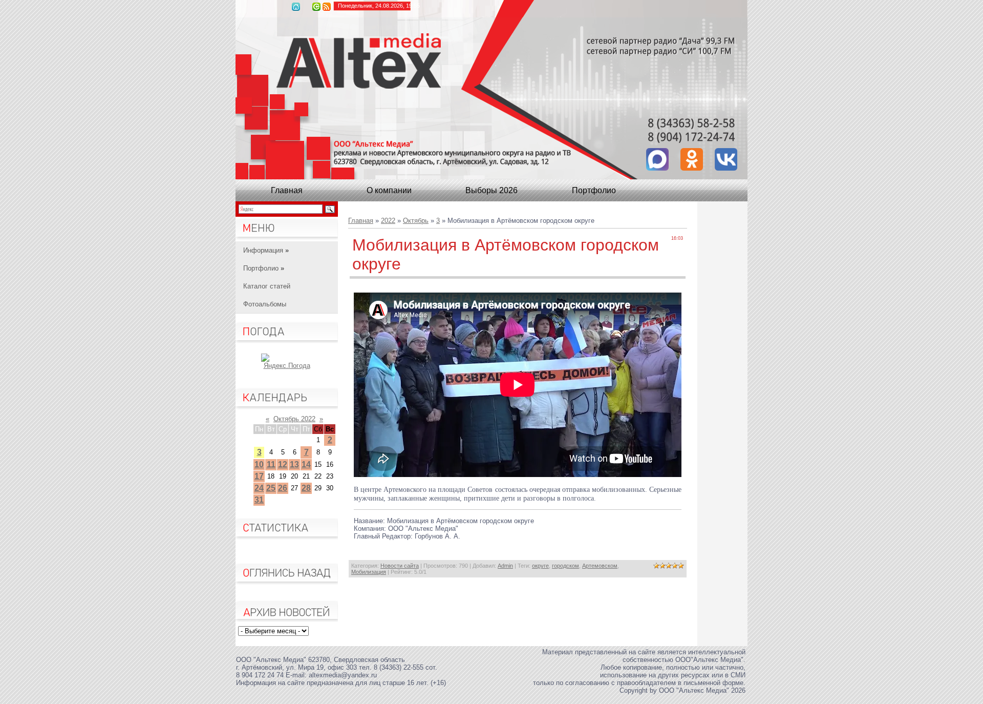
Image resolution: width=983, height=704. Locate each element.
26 (282, 488)
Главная (296, 7)
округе (540, 566)
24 (259, 488)
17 (259, 476)
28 (306, 488)
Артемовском (599, 566)
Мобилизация (368, 572)
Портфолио (594, 190)
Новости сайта (399, 566)
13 (294, 464)
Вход (316, 7)
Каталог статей (266, 286)
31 (259, 499)
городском (565, 566)
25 (270, 488)
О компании (389, 190)
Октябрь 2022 (294, 419)
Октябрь (416, 220)
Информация (266, 250)
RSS (327, 7)
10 (259, 464)
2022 (388, 220)
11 (271, 464)
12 (282, 464)
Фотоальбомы (264, 304)
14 (306, 464)
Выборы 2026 (491, 190)
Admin (505, 566)
